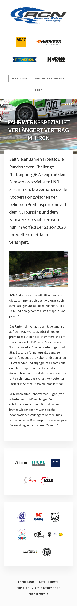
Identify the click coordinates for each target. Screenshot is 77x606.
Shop (38, 89)
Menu (68, 104)
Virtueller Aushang (51, 78)
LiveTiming (18, 78)
